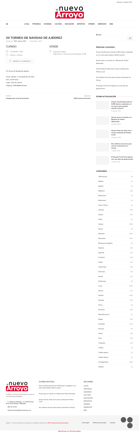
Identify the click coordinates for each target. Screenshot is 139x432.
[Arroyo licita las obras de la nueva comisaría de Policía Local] (102, 133)
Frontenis (115, 257)
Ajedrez (115, 181)
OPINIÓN (91, 24)
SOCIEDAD (47, 24)
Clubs (115, 219)
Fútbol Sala (115, 267)
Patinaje (115, 300)
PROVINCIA (36, 24)
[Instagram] (11, 2)
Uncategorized (115, 362)
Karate (115, 276)
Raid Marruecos (115, 314)
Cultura (115, 224)
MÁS (111, 24)
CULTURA (58, 24)
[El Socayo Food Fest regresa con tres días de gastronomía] (102, 160)
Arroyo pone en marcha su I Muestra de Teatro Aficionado (121, 119)
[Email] (14, 2)
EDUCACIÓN (69, 24)
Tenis (115, 338)
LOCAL (26, 24)
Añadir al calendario (21, 61)
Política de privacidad (99, 422)
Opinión (115, 295)
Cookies (112, 422)
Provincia (115, 309)
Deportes (115, 233)
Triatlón (115, 348)
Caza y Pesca (115, 205)
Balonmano (115, 200)
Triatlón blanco (115, 352)
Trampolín (115, 343)
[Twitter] (9, 2)
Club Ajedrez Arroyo (20, 85)
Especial (115, 252)
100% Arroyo (115, 176)
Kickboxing (115, 281)
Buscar (98, 35)
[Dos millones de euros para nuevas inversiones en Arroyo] (102, 147)
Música (115, 291)
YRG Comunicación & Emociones (58, 423)
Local (115, 286)
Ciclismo (115, 210)
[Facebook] (6, 2)
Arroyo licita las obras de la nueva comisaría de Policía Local (121, 133)
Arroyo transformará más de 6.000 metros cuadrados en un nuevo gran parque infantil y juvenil (121, 105)
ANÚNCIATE (102, 24)
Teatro (115, 333)
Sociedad (115, 324)
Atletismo (115, 191)
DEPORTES (81, 24)
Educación (115, 238)
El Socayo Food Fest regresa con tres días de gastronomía (122, 158)
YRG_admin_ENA (20, 41)
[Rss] (16, 2)
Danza (115, 229)
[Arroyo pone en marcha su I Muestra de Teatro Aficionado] (102, 120)
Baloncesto (115, 195)
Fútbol (115, 262)
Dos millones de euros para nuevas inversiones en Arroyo (121, 146)
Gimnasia (115, 271)
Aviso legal (85, 422)
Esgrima (115, 248)
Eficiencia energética (115, 243)
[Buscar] (130, 38)
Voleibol (115, 367)
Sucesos (115, 329)
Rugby (115, 319)
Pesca (115, 305)
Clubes (115, 214)
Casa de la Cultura (59, 51)
